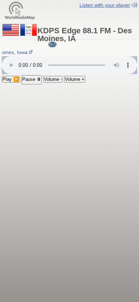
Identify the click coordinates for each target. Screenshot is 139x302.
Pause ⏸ (31, 79)
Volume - (53, 79)
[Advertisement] (69, 131)
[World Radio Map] (19, 10)
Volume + (74, 79)
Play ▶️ (10, 79)
